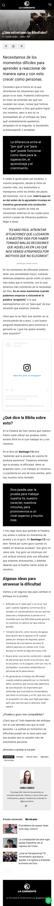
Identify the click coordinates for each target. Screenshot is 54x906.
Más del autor (31, 819)
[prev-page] (4, 870)
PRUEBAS (19, 757)
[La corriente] (27, 5)
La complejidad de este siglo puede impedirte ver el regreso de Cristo (34, 843)
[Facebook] (6, 46)
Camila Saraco (11, 37)
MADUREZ (45, 757)
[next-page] (9, 870)
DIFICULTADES (32, 757)
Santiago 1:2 (38, 539)
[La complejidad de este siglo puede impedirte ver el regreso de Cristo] (10, 843)
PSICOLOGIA (9, 760)
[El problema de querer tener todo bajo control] (10, 829)
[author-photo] (27, 784)
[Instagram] (27, 806)
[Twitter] (21, 46)
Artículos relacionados (12, 819)
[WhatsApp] (13, 46)
